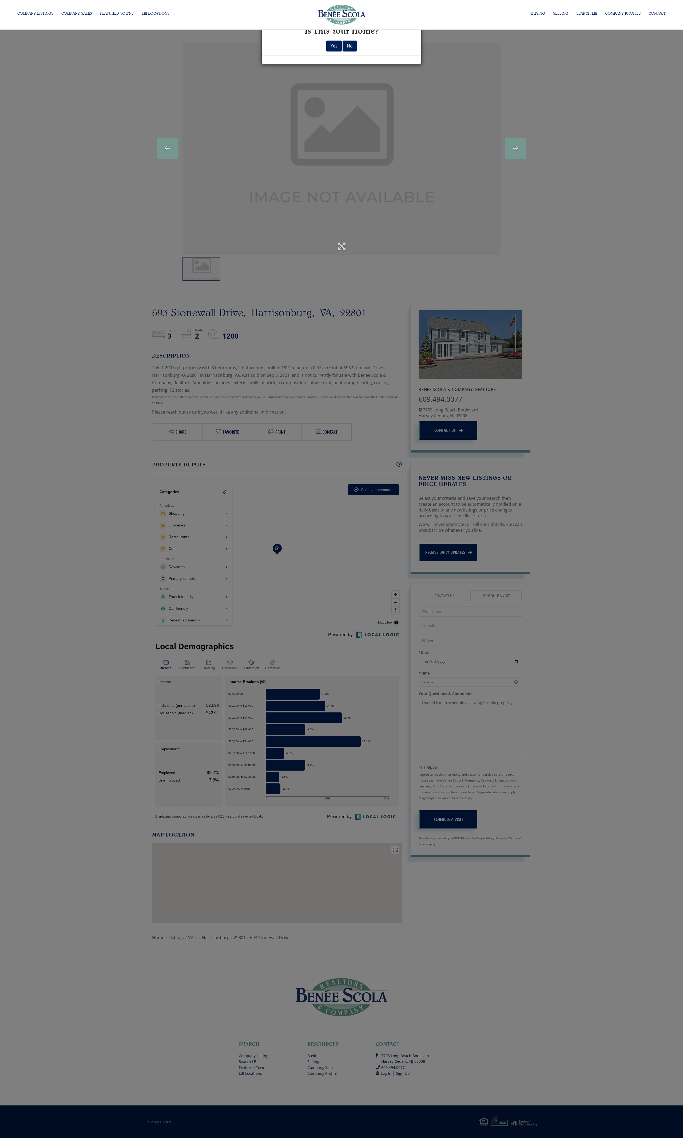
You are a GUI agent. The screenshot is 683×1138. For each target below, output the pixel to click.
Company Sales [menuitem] (76, 13)
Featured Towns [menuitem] (117, 13)
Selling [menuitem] (560, 13)
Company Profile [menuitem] (623, 13)
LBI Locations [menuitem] (155, 13)
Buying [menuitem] (538, 13)
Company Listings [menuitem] (35, 13)
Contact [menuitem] (657, 13)
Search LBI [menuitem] (586, 13)
